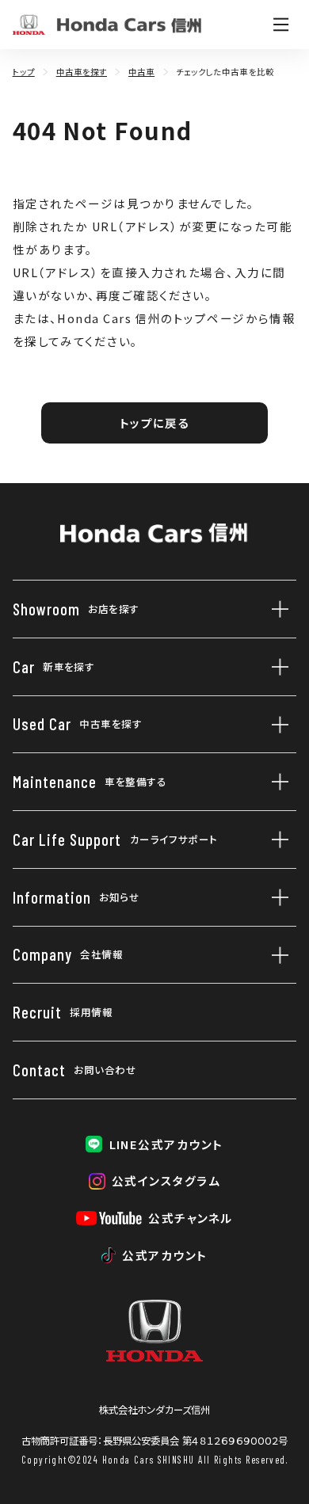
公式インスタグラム (166, 1180)
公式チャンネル (190, 1217)
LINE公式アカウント (166, 1144)
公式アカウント (164, 1255)
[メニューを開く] (281, 24)
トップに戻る (155, 422)
